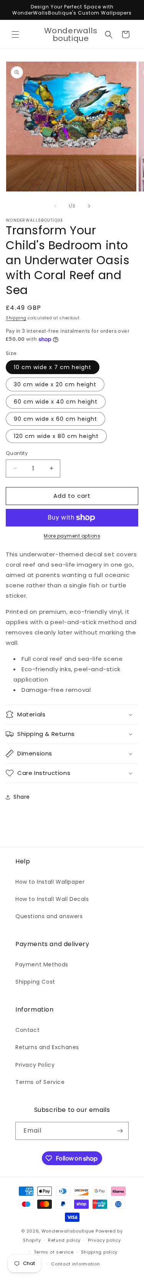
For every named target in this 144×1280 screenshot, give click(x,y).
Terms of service (54, 1252)
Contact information (75, 1264)
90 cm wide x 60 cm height (55, 419)
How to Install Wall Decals (52, 899)
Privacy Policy (35, 1065)
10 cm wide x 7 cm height (52, 367)
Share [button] (21, 797)
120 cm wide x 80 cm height (56, 436)
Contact (27, 1030)
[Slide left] (55, 206)
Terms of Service (40, 1082)
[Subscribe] (119, 1131)
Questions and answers (49, 916)
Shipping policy (99, 1252)
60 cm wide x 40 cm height (56, 401)
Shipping (16, 318)
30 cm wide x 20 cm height (55, 384)
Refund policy (64, 1240)
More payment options (72, 536)
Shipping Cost (35, 982)
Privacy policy (104, 1240)
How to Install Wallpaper (49, 882)
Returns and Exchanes (47, 1047)
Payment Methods (41, 964)
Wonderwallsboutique (67, 1231)
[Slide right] (89, 206)
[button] (15, 34)
